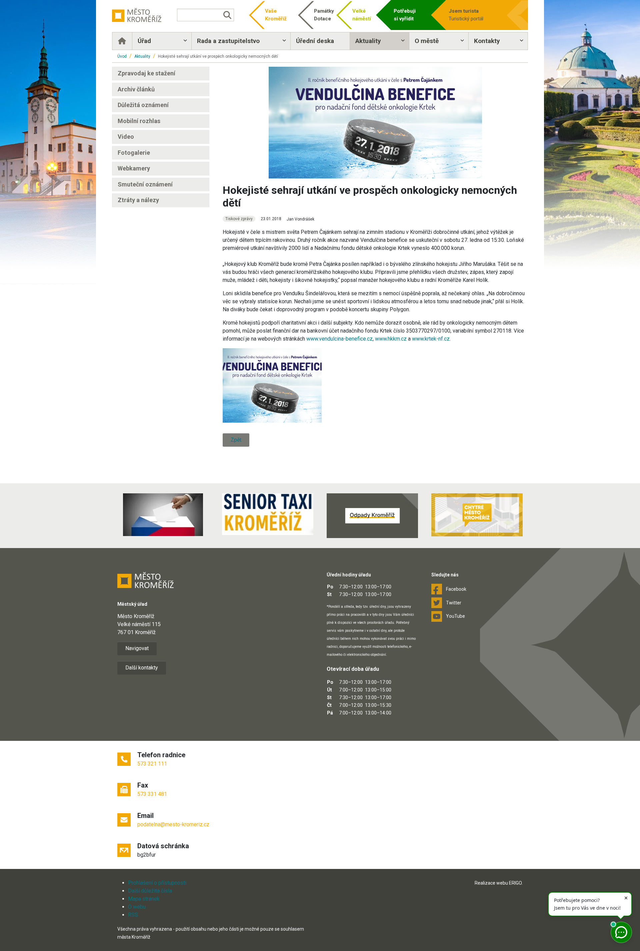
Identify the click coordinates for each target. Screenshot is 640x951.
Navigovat (137, 648)
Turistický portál (466, 15)
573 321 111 (152, 764)
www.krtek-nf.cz (431, 339)
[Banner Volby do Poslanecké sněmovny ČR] (163, 514)
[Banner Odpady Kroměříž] (372, 515)
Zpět (236, 440)
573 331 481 (152, 794)
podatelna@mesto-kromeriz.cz (173, 824)
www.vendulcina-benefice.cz (339, 339)
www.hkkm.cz (391, 339)
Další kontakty (141, 667)
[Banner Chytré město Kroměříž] (477, 514)
